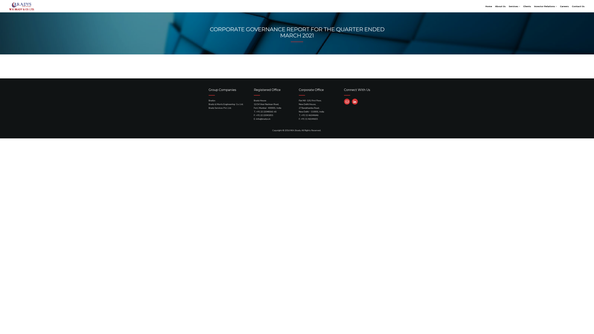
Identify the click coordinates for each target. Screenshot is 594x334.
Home (488, 6)
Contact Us (578, 6)
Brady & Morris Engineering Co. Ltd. (226, 104)
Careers (564, 6)
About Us (500, 6)
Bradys (212, 100)
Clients (527, 6)
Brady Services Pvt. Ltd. (220, 108)
